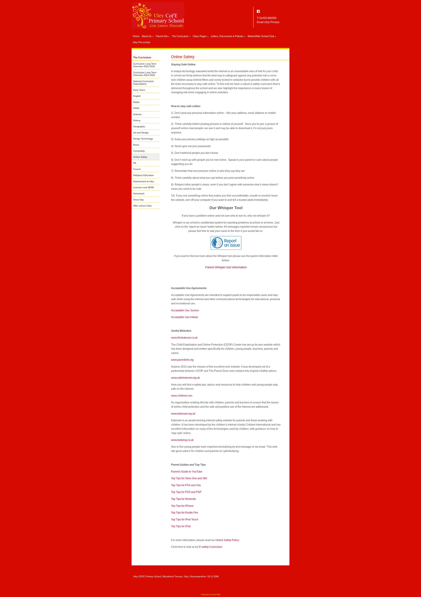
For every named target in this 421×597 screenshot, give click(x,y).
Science (137, 114)
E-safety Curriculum (210, 546)
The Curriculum (180, 36)
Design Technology (143, 138)
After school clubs (142, 205)
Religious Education (143, 175)
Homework (138, 193)
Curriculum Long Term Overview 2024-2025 (144, 73)
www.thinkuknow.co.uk (184, 337)
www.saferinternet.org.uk (185, 377)
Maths (136, 102)
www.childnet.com (181, 395)
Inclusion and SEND (143, 187)
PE (134, 163)
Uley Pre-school (141, 42)
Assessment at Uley (143, 181)
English (137, 96)
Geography (139, 126)
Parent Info (162, 36)
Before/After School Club (261, 36)
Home (136, 36)
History (136, 120)
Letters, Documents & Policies (227, 36)
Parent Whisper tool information (226, 267)
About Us (147, 36)
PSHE (136, 108)
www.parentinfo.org (182, 359)
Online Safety (140, 157)
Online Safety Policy (227, 540)
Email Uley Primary (268, 22)
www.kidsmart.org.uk (183, 413)
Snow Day (138, 199)
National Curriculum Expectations (143, 82)
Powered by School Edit (210, 595)
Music (136, 144)
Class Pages (200, 36)
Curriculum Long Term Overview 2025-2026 (144, 65)
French (137, 169)
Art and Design (141, 132)
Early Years (139, 90)
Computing (139, 151)
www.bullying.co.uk (182, 440)
